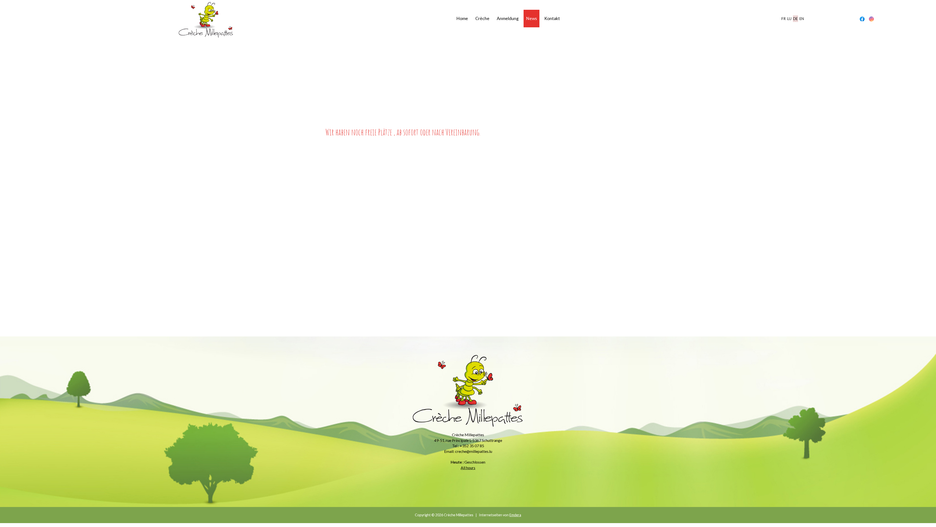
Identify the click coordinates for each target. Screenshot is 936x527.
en (802, 19)
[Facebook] (862, 19)
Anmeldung (508, 18)
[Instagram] (871, 19)
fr (783, 19)
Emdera (515, 515)
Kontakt (552, 18)
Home (462, 18)
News (531, 18)
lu (789, 19)
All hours (468, 467)
